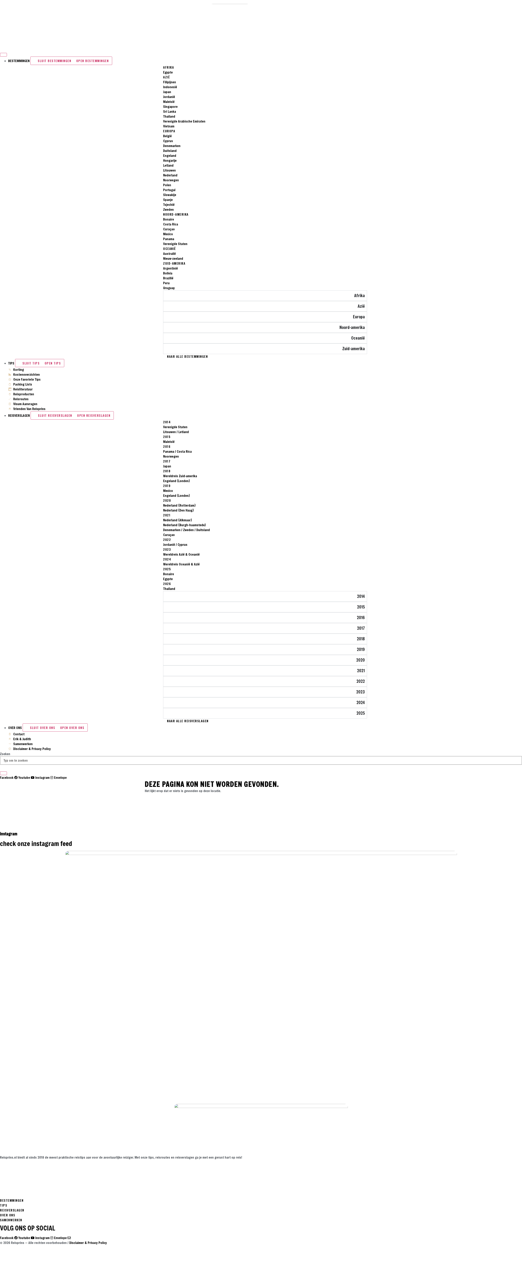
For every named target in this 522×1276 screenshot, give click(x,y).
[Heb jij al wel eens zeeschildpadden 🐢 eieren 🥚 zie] (217, 1055)
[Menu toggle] (3, 55)
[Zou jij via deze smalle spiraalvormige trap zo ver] (42, 1057)
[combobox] (261, 760)
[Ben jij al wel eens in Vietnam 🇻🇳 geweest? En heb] (304, 1055)
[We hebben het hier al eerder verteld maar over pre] (130, 1057)
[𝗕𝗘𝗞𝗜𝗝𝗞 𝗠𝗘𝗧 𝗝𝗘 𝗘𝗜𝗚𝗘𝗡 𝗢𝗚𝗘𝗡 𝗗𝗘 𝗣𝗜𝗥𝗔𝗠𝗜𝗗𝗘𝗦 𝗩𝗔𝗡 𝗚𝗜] (479, 1052)
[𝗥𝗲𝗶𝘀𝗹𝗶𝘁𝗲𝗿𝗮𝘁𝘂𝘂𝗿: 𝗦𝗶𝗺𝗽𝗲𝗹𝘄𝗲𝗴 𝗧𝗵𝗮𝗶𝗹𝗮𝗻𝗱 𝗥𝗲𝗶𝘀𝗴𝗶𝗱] (392, 1050)
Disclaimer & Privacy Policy (88, 1242)
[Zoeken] (3, 773)
